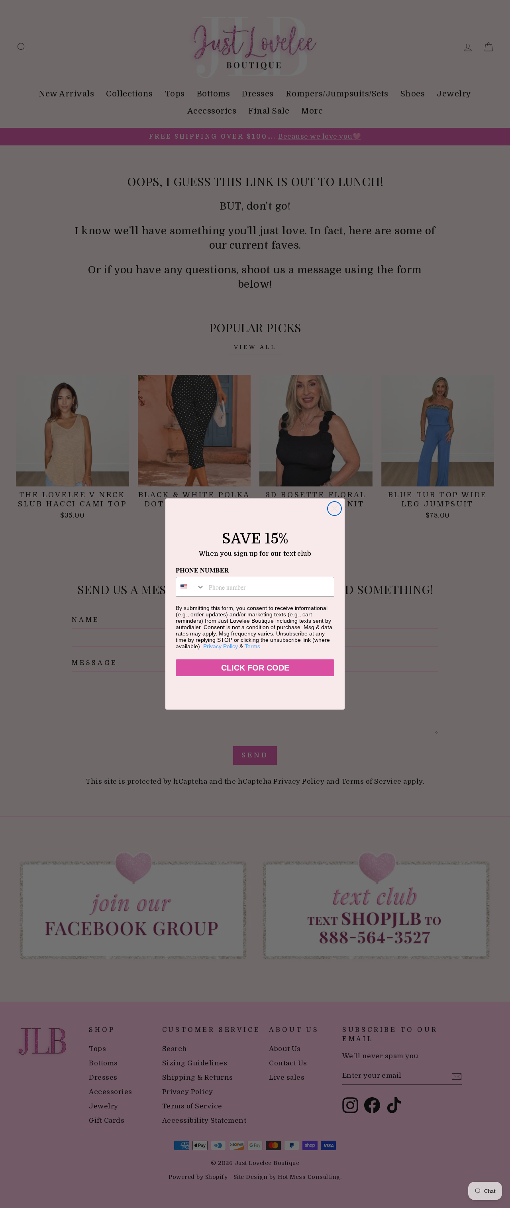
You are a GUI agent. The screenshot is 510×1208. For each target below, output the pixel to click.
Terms (252, 646)
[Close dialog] (334, 509)
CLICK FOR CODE (255, 667)
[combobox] (190, 586)
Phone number (202, 570)
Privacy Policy (220, 646)
